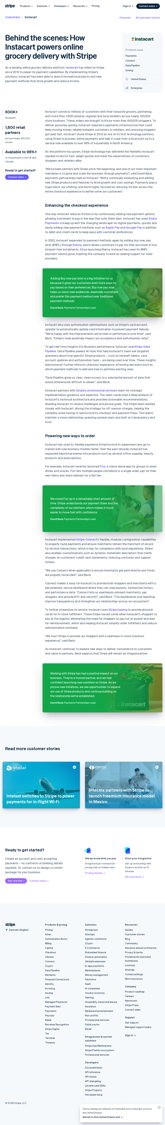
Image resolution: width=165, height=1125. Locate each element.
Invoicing (50, 988)
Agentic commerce (96, 938)
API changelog (93, 1081)
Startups (90, 934)
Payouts (49, 1015)
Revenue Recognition (57, 1024)
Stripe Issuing (117, 609)
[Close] (158, 1108)
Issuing (49, 992)
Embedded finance (95, 952)
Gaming (89, 997)
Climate (49, 956)
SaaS (88, 983)
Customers (12, 17)
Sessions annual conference (140, 947)
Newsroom (131, 1000)
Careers (129, 996)
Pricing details (93, 873)
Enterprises (91, 929)
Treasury (50, 1042)
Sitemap (129, 969)
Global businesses (95, 961)
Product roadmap (135, 991)
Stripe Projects (93, 1090)
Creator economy (95, 992)
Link (47, 997)
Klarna (77, 245)
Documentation (93, 1067)
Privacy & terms (134, 952)
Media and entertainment (99, 1010)
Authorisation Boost (56, 938)
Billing (48, 943)
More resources (134, 978)
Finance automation (96, 956)
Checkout (50, 952)
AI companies (92, 988)
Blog (127, 938)
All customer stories (148, 17)
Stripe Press (132, 1005)
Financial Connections (57, 979)
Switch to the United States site (101, 1117)
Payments (51, 1010)
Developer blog (93, 1094)
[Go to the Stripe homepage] (9, 925)
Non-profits (91, 1015)
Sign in (127, 6)
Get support (132, 1022)
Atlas (48, 934)
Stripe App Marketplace (98, 1045)
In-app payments (94, 965)
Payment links (53, 1006)
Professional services (97, 1019)
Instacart (72, 67)
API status (91, 1076)
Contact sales (147, 6)
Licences (130, 965)
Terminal (50, 1038)
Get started (15, 880)
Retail (88, 1029)
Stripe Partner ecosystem (99, 1050)
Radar (48, 1019)
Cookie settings (134, 974)
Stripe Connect (86, 539)
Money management (96, 974)
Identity (49, 983)
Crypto (49, 965)
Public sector (92, 1024)
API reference (133, 876)
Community (131, 943)
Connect (50, 961)
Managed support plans (138, 1027)
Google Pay (134, 227)
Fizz (103, 466)
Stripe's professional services (96, 390)
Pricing (95, 5)
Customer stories (135, 934)
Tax (47, 1033)
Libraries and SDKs (95, 1085)
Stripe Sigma (52, 1029)
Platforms (90, 979)
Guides (129, 929)
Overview (125, 17)
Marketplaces (92, 970)
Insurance (90, 1006)
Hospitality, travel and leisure (101, 1001)
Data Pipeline (52, 970)
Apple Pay (113, 227)
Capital (49, 947)
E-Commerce (92, 947)
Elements (50, 974)
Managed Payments (56, 1001)
